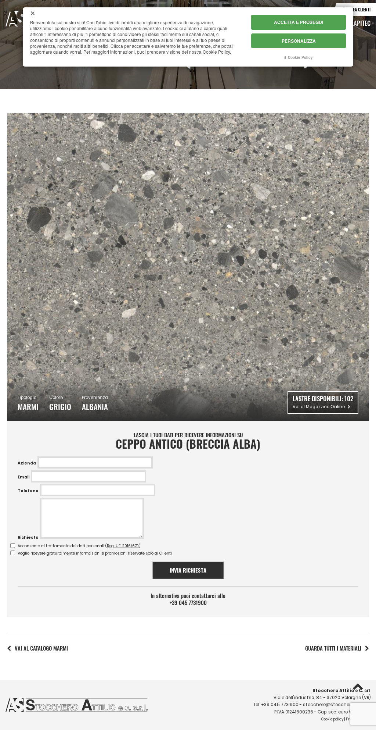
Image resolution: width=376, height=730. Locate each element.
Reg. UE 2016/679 (123, 546)
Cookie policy (332, 719)
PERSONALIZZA (299, 41)
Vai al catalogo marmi (41, 648)
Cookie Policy (300, 57)
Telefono (28, 491)
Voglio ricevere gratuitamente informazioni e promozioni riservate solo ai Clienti (95, 553)
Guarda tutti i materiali (333, 648)
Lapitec (360, 22)
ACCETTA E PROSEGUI (298, 22)
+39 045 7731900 (188, 602)
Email (23, 477)
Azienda (27, 463)
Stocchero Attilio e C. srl (341, 691)
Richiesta (28, 537)
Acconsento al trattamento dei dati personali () (79, 546)
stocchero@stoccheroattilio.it (336, 705)
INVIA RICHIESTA (188, 570)
